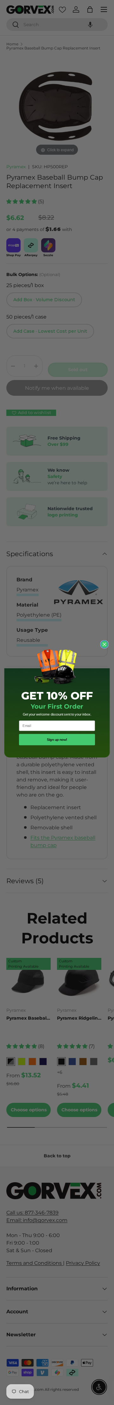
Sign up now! (57, 739)
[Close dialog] (104, 644)
